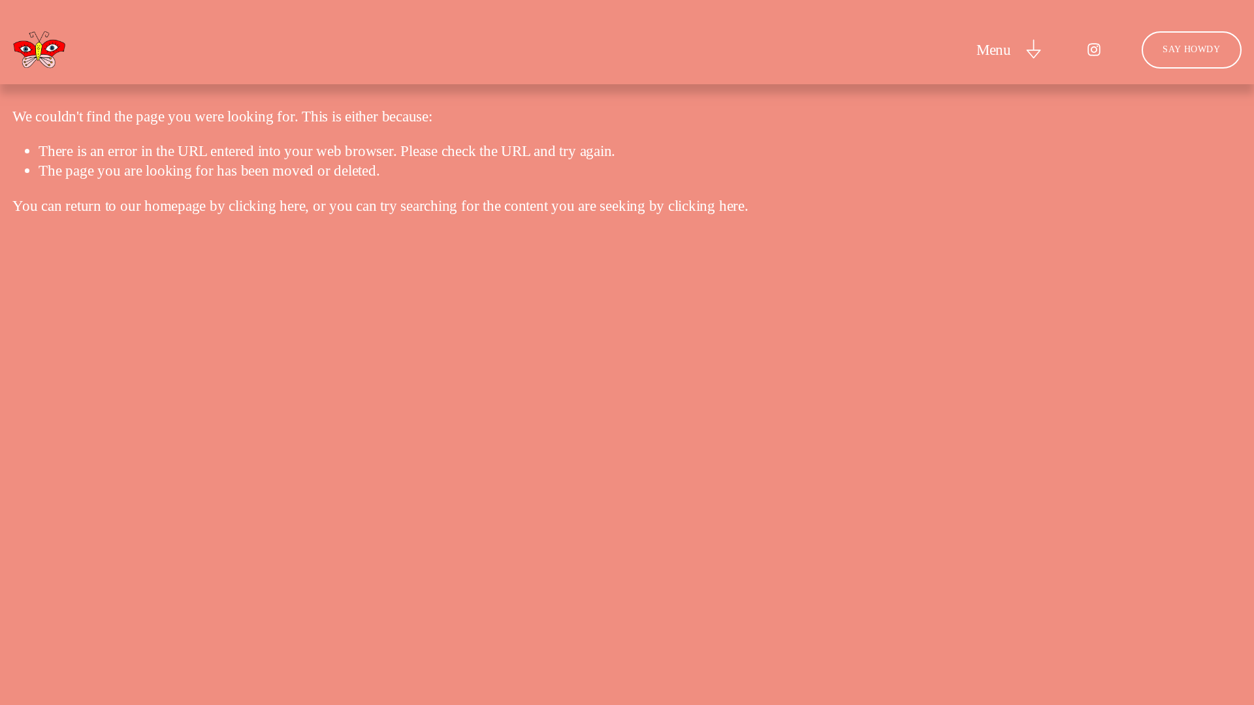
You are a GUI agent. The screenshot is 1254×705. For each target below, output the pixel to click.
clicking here (267, 205)
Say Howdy (1191, 49)
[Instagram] (1094, 49)
